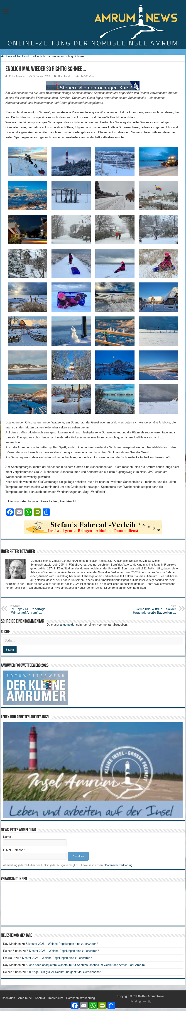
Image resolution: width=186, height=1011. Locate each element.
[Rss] (132, 1001)
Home (8, 56)
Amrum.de (25, 998)
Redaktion (8, 998)
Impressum (55, 998)
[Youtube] (149, 1001)
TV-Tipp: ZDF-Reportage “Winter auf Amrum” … (28, 609)
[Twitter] (140, 1001)
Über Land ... (23, 56)
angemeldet (67, 624)
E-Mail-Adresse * (14, 850)
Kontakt (40, 998)
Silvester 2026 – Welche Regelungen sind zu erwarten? (62, 943)
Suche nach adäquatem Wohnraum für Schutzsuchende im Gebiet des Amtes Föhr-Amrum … (87, 965)
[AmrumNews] (93, 25)
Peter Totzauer (17, 76)
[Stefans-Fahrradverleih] (93, 527)
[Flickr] (145, 1001)
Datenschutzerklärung (118, 865)
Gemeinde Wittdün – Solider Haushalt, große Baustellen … (154, 609)
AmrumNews (156, 996)
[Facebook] (136, 1001)
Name (7, 836)
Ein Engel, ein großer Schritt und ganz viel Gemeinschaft (64, 972)
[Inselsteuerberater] (93, 85)
